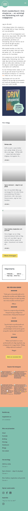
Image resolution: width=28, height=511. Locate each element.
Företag (4, 442)
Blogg (4, 448)
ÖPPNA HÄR (8, 144)
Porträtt (4, 436)
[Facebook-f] (7, 493)
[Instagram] (3, 493)
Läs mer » (6, 160)
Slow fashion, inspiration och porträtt (13, 478)
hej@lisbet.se (6, 416)
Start (4, 433)
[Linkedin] (10, 493)
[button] (25, 3)
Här (3, 75)
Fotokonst (5, 445)
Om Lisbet (5, 451)
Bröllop (4, 439)
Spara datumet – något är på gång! (12, 471)
